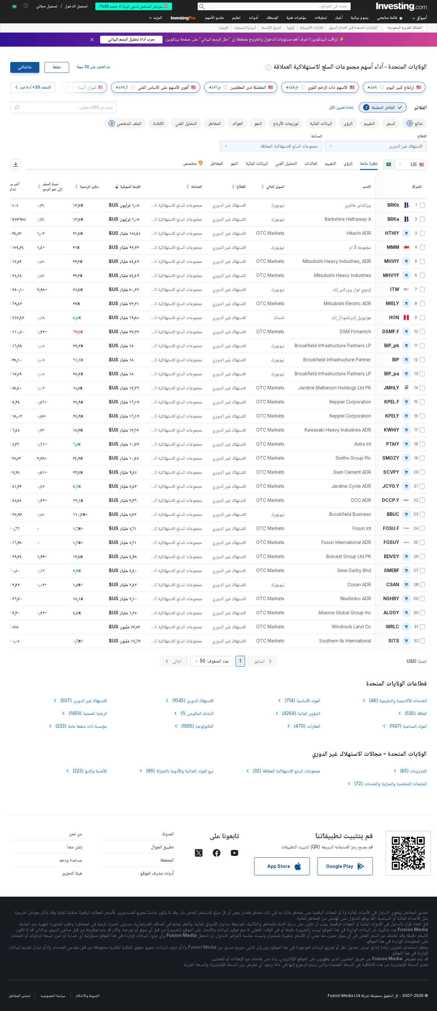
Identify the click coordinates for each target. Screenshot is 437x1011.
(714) (302, 700)
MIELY (392, 303)
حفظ (56, 67)
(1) (196, 713)
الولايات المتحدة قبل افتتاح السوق (353, 28)
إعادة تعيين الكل (341, 107)
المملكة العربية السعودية (405, 28)
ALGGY (391, 612)
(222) (90, 770)
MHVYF (391, 275)
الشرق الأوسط (271, 28)
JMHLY (391, 388)
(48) (398, 700)
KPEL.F (391, 402)
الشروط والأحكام (87, 995)
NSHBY (391, 598)
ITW (394, 289)
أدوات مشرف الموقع (157, 873)
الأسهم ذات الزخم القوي (327, 87)
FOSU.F (391, 528)
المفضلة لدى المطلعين (248, 87)
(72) (390, 783)
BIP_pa (391, 373)
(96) (179, 770)
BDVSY (391, 556)
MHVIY (391, 261)
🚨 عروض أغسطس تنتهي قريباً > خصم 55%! (133, 6)
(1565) (197, 726)
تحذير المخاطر (19, 995)
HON (394, 317)
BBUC (393, 514)
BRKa (393, 219)
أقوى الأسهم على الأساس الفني (163, 87)
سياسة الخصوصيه (53, 995)
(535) (416, 713)
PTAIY (392, 444)
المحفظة (167, 859)
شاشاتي (25, 67)
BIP (395, 359)
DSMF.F (390, 331)
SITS (393, 641)
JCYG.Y (390, 486)
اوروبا (290, 28)
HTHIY (392, 233)
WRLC (392, 626)
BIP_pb (391, 345)
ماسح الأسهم (214, 18)
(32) (286, 770)
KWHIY (391, 430)
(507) (83, 700)
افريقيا (223, 28)
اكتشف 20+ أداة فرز (36, 87)
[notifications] (26, 6)
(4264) (301, 713)
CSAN (392, 584)
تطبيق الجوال (162, 846)
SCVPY (391, 472)
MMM (393, 247)
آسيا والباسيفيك (245, 28)
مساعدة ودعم (71, 859)
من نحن (75, 833)
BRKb (393, 205)
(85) (413, 770)
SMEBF (391, 570)
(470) (307, 726)
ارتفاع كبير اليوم (400, 87)
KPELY (392, 416)
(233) (81, 726)
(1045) (192, 700)
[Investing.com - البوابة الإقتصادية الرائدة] (401, 6)
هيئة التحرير (72, 873)
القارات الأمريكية (311, 28)
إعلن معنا (74, 846)
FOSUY (391, 542)
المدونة (168, 833)
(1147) (408, 726)
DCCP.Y (390, 500)
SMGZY (390, 458)
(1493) (87, 713)
